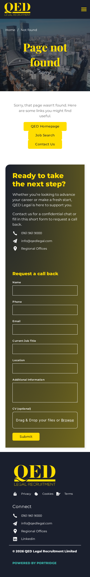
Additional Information (28, 379)
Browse (67, 420)
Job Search (45, 135)
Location (18, 360)
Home (10, 30)
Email (16, 321)
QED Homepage (45, 126)
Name (16, 282)
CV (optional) (21, 408)
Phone (17, 301)
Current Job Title (24, 340)
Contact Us (45, 144)
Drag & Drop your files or (45, 420)
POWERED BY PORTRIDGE (34, 563)
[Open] (84, 9)
